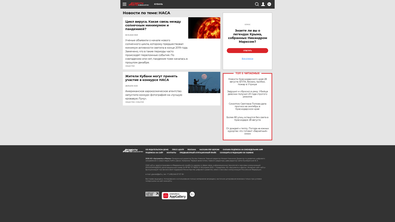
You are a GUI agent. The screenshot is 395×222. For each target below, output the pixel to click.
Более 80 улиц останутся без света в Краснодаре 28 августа (247, 118)
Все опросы (247, 59)
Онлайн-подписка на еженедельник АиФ (243, 150)
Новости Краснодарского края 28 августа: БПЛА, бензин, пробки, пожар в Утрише (247, 82)
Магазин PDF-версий (209, 150)
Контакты (171, 153)
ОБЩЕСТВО (130, 66)
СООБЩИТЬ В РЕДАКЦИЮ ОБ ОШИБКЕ (237, 153)
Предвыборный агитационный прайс (198, 153)
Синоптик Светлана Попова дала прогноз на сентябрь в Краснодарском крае (247, 106)
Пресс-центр (178, 150)
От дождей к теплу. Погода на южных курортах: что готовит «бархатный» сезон (247, 131)
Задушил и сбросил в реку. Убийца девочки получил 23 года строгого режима (247, 94)
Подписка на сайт (154, 153)
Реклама (191, 150)
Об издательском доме (157, 150)
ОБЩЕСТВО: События (134, 102)
